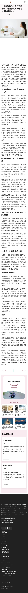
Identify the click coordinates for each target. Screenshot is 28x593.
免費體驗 (4, 534)
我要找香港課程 (5, 588)
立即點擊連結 (7, 451)
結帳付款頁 (4, 543)
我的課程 (4, 539)
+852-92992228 (9, 586)
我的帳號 (4, 541)
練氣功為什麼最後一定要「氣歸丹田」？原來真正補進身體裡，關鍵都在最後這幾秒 (7, 427)
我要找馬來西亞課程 (6, 575)
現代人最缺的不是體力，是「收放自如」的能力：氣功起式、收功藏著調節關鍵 (20, 427)
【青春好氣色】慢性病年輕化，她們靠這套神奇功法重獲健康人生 (12, 8)
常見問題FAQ (4, 545)
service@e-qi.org (9, 522)
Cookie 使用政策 (5, 556)
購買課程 (4, 536)
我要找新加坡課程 (6, 582)
